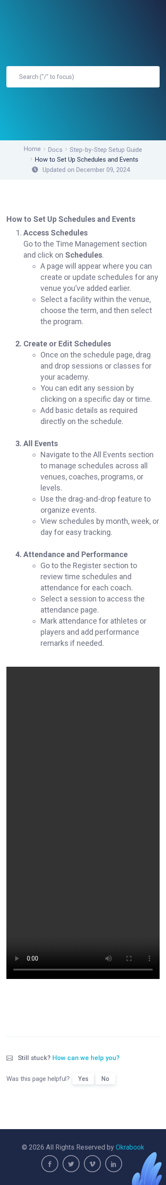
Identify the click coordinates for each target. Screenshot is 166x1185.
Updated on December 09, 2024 (86, 170)
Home (32, 149)
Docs (55, 150)
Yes (83, 1078)
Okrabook (130, 1147)
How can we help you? (86, 1058)
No (105, 1078)
